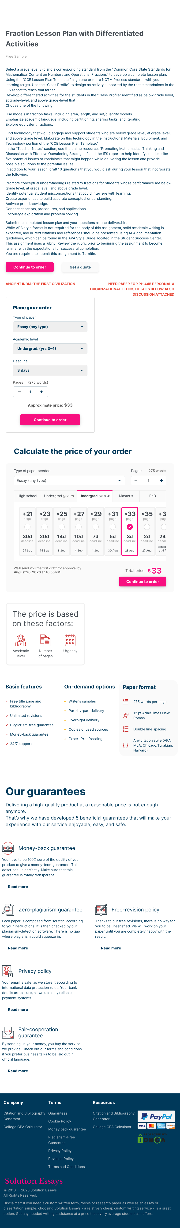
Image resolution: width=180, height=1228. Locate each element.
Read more (18, 886)
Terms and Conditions (66, 1166)
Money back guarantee (67, 1129)
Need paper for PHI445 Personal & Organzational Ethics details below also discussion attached (132, 289)
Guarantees (58, 1113)
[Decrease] (135, 480)
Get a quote (80, 267)
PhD (152, 496)
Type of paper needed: (32, 471)
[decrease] (19, 392)
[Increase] (161, 480)
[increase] (42, 392)
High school (27, 496)
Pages (18, 382)
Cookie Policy (59, 1121)
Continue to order (29, 267)
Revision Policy (61, 1158)
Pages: (136, 471)
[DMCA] (152, 1138)
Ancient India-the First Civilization (40, 284)
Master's (126, 496)
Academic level (25, 339)
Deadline (20, 361)
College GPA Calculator (23, 1127)
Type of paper (24, 317)
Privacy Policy (59, 1151)
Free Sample (16, 56)
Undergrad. (59, 496)
